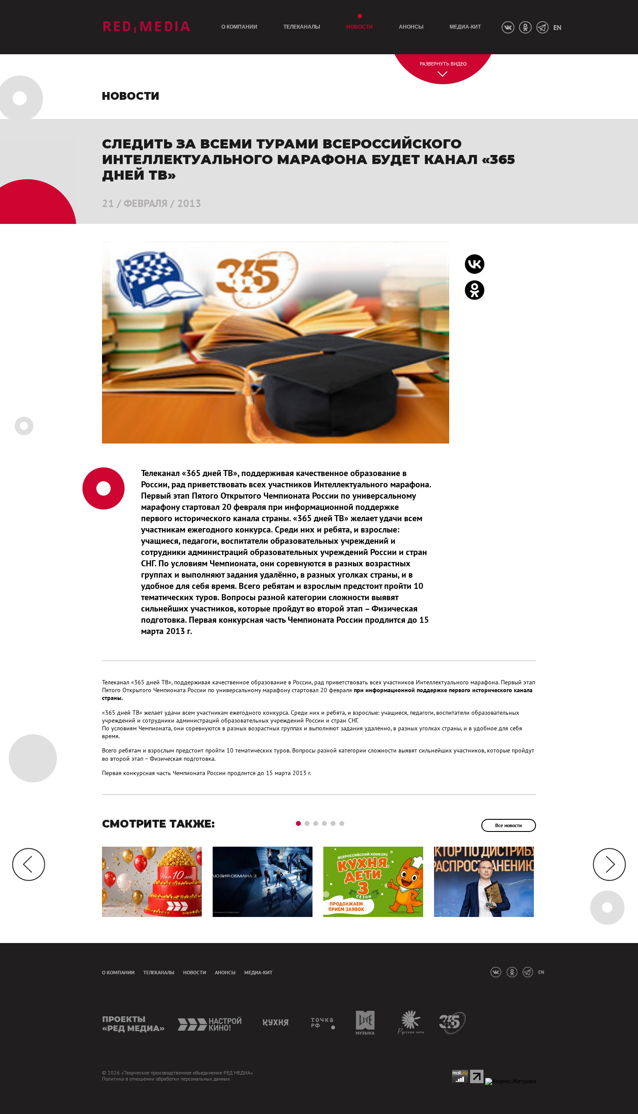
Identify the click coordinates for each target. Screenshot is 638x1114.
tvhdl (323, 1022)
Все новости (508, 825)
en (557, 27)
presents (133, 1022)
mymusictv (365, 1022)
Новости (359, 27)
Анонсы (411, 27)
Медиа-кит (465, 27)
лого (146, 27)
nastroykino (210, 1022)
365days (453, 1022)
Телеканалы (301, 27)
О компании (239, 27)
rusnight (411, 1022)
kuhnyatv (277, 1022)
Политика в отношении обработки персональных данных (166, 1079)
